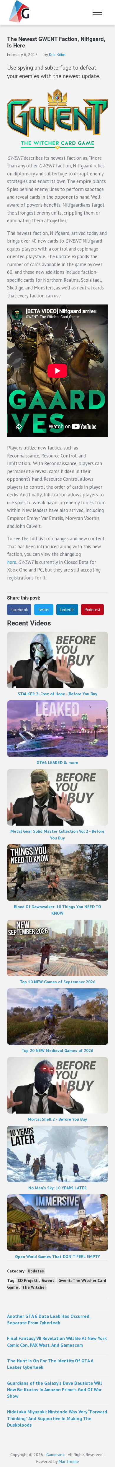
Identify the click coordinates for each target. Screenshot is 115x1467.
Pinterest (92, 609)
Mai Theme (69, 1461)
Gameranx (55, 1454)
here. (12, 562)
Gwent (48, 1280)
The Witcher (34, 1287)
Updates (36, 1271)
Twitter (44, 609)
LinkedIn (67, 609)
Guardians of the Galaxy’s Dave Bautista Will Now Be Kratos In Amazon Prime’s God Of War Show (54, 1389)
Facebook (19, 609)
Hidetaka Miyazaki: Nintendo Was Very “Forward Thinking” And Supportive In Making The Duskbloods (57, 1418)
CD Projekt (28, 1280)
